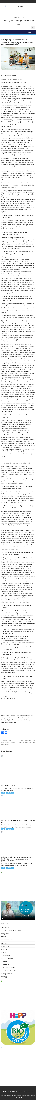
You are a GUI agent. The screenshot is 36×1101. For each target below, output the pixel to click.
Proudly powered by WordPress (11, 1095)
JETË (2, 937)
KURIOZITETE (5, 940)
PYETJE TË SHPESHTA (7, 958)
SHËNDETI (4, 961)
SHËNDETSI (4, 964)
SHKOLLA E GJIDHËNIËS (8, 967)
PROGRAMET (5, 955)
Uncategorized (5, 974)
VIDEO (3, 977)
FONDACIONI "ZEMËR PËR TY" (10, 931)
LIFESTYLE (4, 946)
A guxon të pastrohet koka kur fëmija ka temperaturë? (27, 741)
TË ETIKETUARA (9, 792)
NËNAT (3, 792)
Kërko (18, 24)
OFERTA (3, 952)
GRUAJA (3, 934)
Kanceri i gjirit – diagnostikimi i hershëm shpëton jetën (8, 742)
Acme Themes (18, 1097)
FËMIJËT (3, 927)
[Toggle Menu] (29, 32)
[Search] (33, 27)
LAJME (3, 943)
